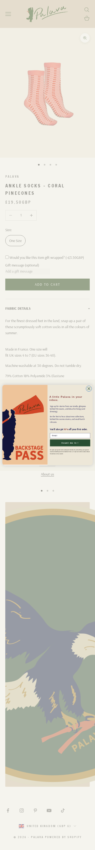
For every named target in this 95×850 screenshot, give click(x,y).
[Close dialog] (89, 388)
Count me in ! (70, 443)
